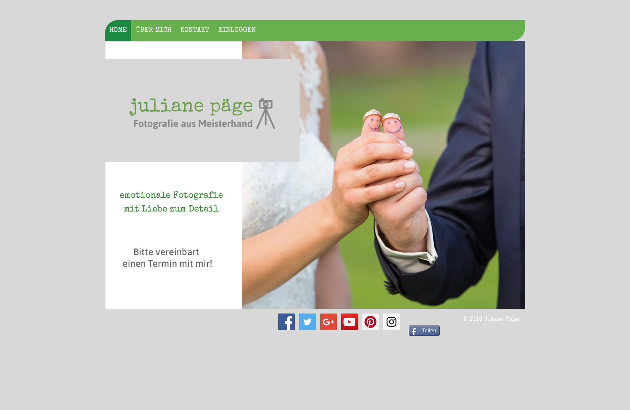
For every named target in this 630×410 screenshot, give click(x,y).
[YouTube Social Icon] (349, 322)
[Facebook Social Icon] (286, 322)
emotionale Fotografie (171, 195)
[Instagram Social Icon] (391, 322)
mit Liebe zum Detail (171, 209)
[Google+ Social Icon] (328, 322)
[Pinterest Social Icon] (370, 322)
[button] (383, 175)
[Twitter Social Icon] (307, 322)
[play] (507, 301)
